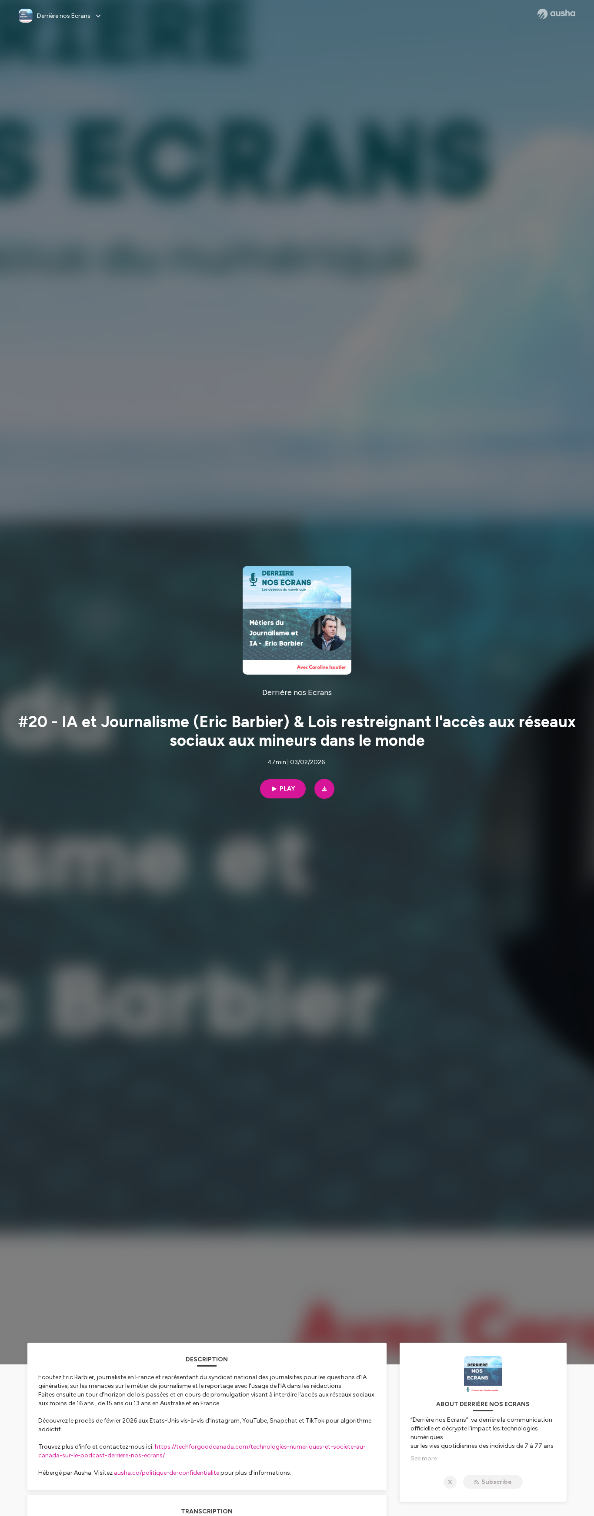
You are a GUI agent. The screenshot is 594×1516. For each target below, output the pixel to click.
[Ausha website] (556, 14)
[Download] (324, 789)
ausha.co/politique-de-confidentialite (166, 1472)
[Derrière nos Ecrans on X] (450, 1482)
